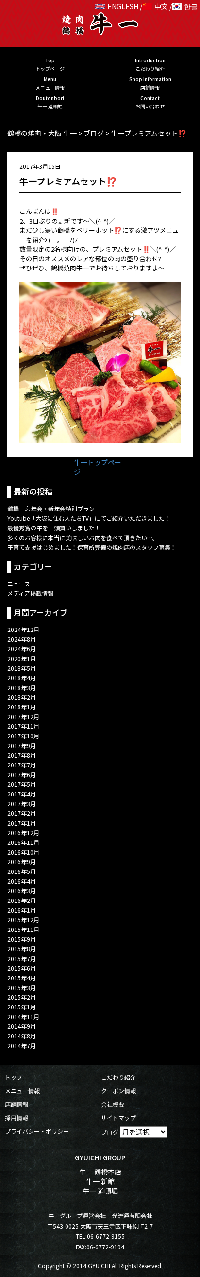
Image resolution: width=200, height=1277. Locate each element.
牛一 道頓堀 (100, 1191)
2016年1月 (21, 910)
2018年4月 (21, 678)
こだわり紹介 (118, 1077)
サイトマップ (118, 1117)
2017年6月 (21, 774)
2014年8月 (21, 1036)
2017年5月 (21, 784)
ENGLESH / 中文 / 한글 (152, 6)
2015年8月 (21, 949)
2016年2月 (21, 900)
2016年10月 (23, 852)
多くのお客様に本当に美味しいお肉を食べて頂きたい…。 (82, 537)
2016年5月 (21, 871)
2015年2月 (21, 997)
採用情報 (16, 1117)
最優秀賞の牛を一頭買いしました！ (53, 528)
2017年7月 (21, 765)
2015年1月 (21, 1007)
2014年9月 (21, 1026)
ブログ (109, 1132)
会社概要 (112, 1104)
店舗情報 (16, 1104)
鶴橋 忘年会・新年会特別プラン (51, 508)
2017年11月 (23, 726)
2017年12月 (23, 716)
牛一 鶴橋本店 (100, 1171)
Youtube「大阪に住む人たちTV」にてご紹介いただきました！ (88, 518)
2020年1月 (21, 658)
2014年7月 (21, 1045)
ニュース (18, 583)
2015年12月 (23, 920)
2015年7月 (21, 958)
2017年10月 (23, 736)
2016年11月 (23, 842)
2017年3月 (21, 803)
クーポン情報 (118, 1090)
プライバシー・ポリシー (37, 1131)
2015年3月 (21, 987)
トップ (13, 1077)
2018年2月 (21, 697)
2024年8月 (21, 639)
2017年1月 (21, 823)
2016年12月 (23, 832)
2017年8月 (21, 755)
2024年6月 (21, 649)
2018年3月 (21, 687)
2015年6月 (21, 968)
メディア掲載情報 (30, 593)
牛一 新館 (100, 1181)
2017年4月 (21, 794)
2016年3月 (21, 890)
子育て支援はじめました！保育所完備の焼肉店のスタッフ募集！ (91, 547)
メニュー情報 (22, 1090)
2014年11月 (23, 1016)
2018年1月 (21, 707)
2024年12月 (23, 629)
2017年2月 (21, 813)
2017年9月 (21, 745)
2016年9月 (21, 861)
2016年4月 (21, 881)
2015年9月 (21, 939)
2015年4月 (21, 978)
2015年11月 (23, 929)
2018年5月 (21, 668)
